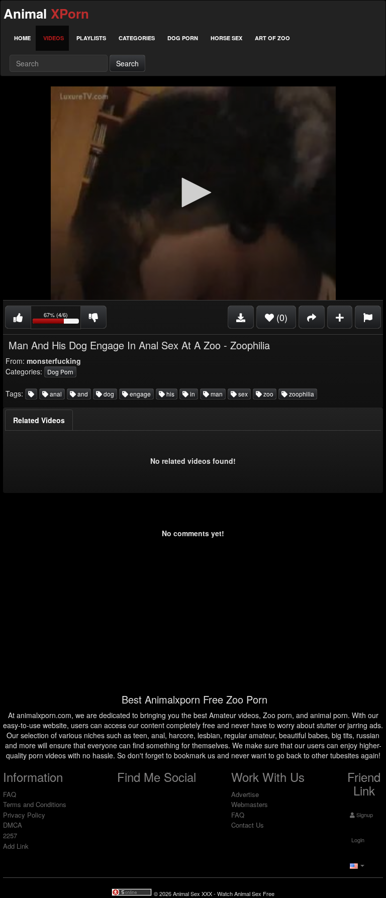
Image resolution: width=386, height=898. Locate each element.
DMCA (12, 825)
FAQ (9, 794)
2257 (10, 835)
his (169, 393)
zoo (267, 393)
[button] (193, 192)
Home (22, 38)
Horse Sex (226, 38)
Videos (53, 38)
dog (108, 393)
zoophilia (300, 393)
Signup (364, 815)
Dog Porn (182, 38)
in (191, 393)
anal (55, 393)
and (82, 393)
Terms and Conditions (34, 804)
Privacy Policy (24, 815)
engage (139, 393)
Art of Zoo (272, 38)
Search (127, 63)
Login (357, 840)
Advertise (245, 794)
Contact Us (247, 825)
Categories (137, 38)
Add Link (16, 846)
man (216, 393)
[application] (193, 193)
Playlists (91, 38)
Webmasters (249, 804)
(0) (280, 317)
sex (242, 393)
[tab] (39, 420)
